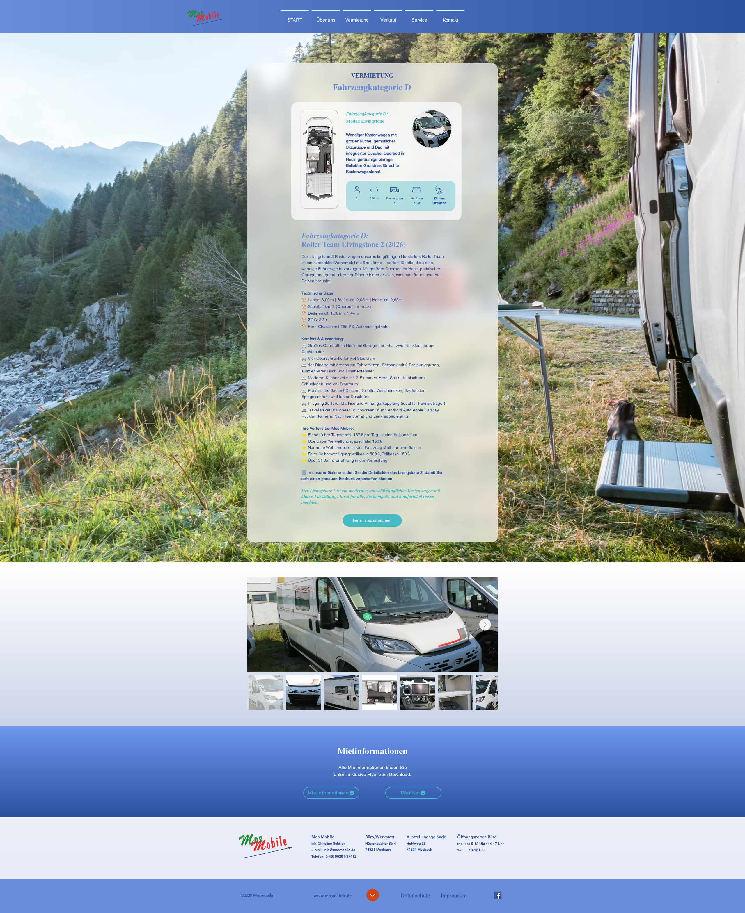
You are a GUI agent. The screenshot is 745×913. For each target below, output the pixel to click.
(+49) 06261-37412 (341, 857)
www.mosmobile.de (332, 895)
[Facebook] (497, 895)
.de (352, 850)
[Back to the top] (372, 895)
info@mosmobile (337, 850)
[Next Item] (485, 624)
